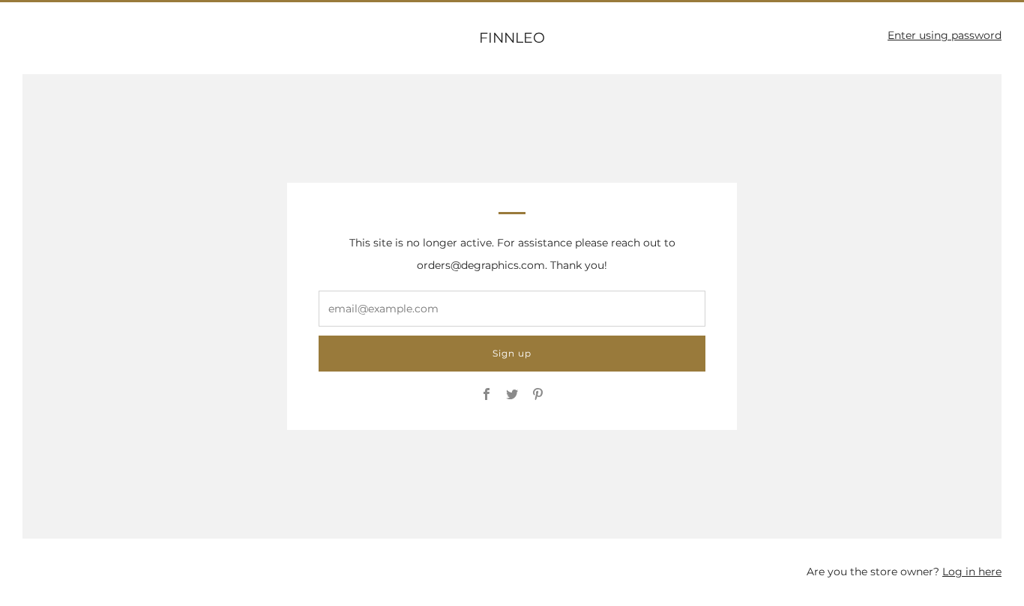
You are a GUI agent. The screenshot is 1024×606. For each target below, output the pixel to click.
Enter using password (945, 35)
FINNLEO (512, 37)
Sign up (512, 353)
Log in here (972, 572)
